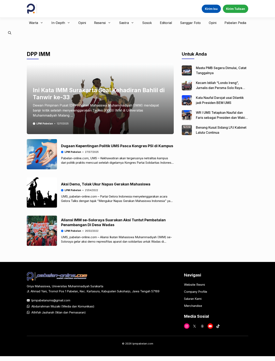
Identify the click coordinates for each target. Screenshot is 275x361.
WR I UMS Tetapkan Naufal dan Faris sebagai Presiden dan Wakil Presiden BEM (221, 118)
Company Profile (195, 292)
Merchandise (193, 306)
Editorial (166, 23)
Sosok (147, 23)
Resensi (100, 23)
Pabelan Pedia (235, 23)
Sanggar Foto (190, 23)
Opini (82, 23)
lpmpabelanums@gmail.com (50, 300)
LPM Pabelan (44, 123)
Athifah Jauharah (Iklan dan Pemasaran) (58, 312)
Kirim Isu (211, 8)
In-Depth (58, 23)
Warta (33, 23)
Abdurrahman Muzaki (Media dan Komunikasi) (62, 306)
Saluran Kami (193, 299)
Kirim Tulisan (235, 8)
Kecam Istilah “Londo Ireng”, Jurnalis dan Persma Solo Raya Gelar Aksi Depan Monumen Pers (221, 88)
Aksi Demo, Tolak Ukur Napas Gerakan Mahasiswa (105, 184)
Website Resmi (194, 285)
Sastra (124, 23)
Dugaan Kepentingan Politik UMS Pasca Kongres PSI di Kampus (117, 146)
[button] (9, 33)
